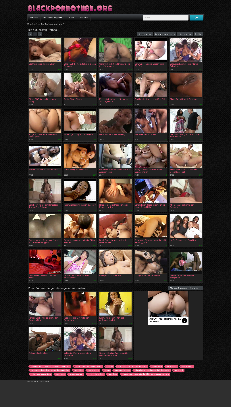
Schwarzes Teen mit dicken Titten (43, 169)
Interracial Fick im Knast (145, 134)
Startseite (34, 17)
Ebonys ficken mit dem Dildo (147, 275)
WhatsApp (83, 17)
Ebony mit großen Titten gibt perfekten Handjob (111, 319)
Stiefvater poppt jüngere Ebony (42, 64)
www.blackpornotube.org (39, 381)
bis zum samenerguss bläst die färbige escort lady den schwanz (146, 374)
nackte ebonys (93, 370)
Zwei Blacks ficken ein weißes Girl (150, 99)
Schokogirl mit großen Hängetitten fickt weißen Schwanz (43, 206)
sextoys (110, 366)
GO (196, 18)
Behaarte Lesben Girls (38, 353)
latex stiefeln (171, 366)
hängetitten (79, 370)
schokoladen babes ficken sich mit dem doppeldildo (50, 370)
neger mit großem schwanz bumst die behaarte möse (51, 366)
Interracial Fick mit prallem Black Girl (80, 205)
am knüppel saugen (122, 370)
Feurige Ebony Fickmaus (110, 275)
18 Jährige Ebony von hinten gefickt (79, 134)
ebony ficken (157, 366)
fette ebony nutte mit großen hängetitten (132, 366)
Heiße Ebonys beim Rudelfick (183, 240)
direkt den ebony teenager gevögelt (88, 366)
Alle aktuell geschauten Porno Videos (185, 288)
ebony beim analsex (96, 374)
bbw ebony (113, 374)
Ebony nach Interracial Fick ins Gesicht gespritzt (183, 170)
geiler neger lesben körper (41, 374)
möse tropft (60, 374)
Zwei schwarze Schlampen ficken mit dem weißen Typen (43, 241)
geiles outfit (179, 370)
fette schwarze (187, 366)
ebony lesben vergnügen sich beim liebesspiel (152, 370)
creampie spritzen (76, 374)
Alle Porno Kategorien (52, 17)
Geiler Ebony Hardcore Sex (76, 169)
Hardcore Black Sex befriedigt (112, 134)
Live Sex (70, 17)
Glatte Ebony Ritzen (73, 99)
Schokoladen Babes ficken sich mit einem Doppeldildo (150, 206)
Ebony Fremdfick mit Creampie (183, 99)
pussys (107, 370)
